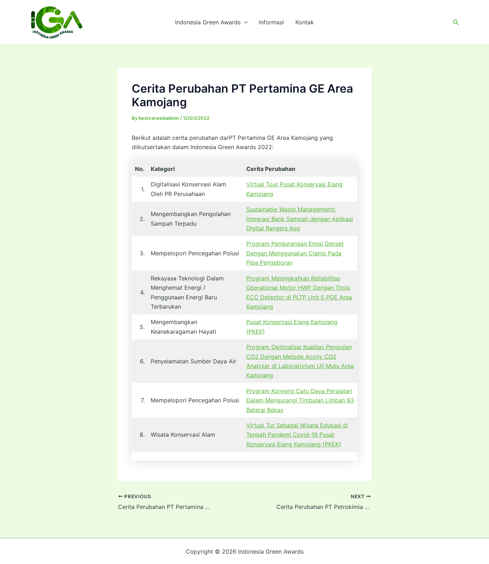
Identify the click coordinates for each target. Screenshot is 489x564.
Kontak (304, 22)
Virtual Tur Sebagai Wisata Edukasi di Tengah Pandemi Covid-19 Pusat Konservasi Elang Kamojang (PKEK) (297, 435)
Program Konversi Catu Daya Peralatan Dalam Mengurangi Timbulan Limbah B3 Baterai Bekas (300, 400)
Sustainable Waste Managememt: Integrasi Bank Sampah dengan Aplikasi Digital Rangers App (299, 219)
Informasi (271, 22)
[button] (244, 22)
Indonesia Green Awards (208, 22)
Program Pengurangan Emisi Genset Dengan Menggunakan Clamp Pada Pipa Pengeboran (295, 253)
